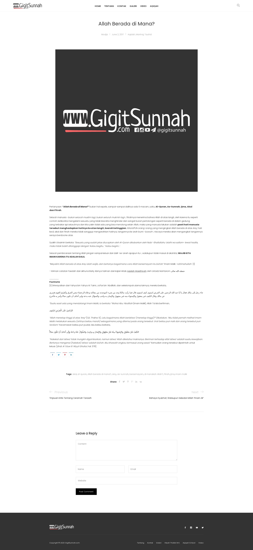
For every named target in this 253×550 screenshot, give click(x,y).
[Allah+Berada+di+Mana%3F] (124, 381)
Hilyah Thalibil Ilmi (172, 543)
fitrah (166, 374)
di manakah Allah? (153, 374)
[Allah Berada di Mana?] (119, 381)
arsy (114, 374)
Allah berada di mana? (99, 374)
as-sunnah (123, 374)
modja (104, 34)
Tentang (109, 6)
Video (143, 6)
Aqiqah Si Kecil (189, 543)
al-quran (82, 374)
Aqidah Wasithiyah (136, 271)
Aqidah (131, 34)
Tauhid (148, 34)
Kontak (121, 6)
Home (98, 6)
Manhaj (140, 34)
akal (74, 374)
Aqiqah (154, 6)
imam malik (181, 374)
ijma (172, 374)
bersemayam (136, 374)
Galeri (133, 6)
